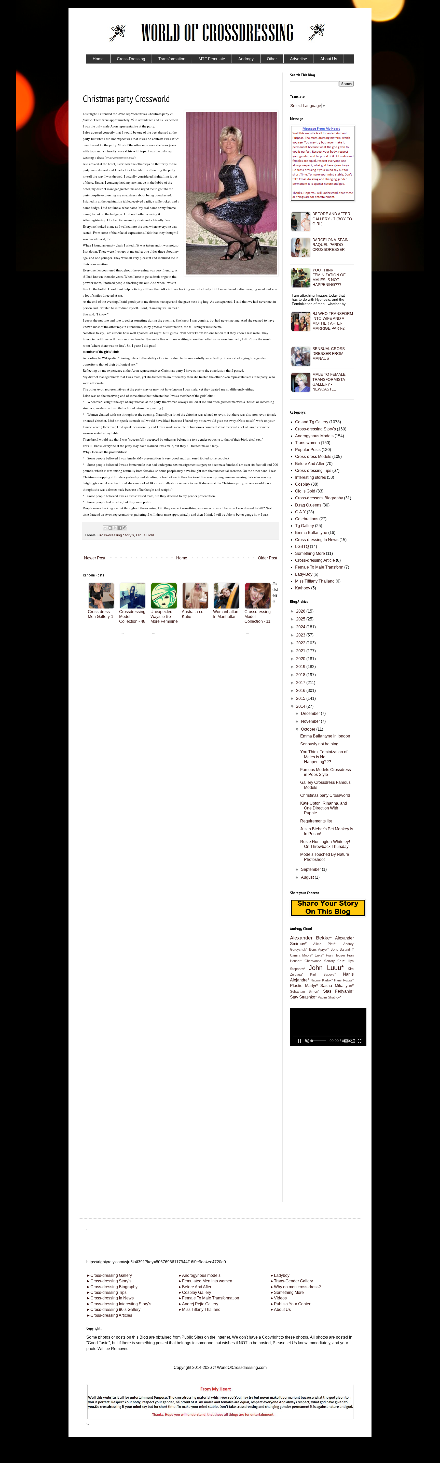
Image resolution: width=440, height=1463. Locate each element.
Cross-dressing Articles (111, 1315)
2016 (301, 690)
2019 (301, 666)
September (311, 869)
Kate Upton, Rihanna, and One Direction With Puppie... (323, 808)
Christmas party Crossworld (325, 795)
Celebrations (306, 519)
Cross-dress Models (313, 456)
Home (181, 558)
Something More (310, 553)
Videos (278, 1298)
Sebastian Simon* (304, 991)
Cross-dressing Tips (313, 470)
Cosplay (302, 484)
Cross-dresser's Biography (319, 498)
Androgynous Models (314, 436)
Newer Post (94, 558)
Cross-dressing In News (316, 540)
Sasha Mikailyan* (337, 985)
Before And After (309, 463)
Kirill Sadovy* (323, 974)
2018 (301, 675)
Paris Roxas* (344, 980)
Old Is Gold (145, 535)
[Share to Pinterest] (124, 527)
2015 (301, 698)
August (308, 877)
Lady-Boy (303, 574)
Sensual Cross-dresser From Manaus (329, 353)
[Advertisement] (180, 675)
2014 (301, 706)
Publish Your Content (291, 1304)
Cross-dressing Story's (116, 535)
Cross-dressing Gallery (109, 1275)
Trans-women (307, 443)
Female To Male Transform (319, 567)
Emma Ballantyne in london (325, 736)
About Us (280, 1309)
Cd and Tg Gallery (311, 422)
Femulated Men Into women (205, 1281)
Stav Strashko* (303, 997)
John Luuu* (326, 967)
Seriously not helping (319, 744)
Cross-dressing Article (315, 560)
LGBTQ (302, 546)
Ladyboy (280, 1275)
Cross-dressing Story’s (108, 1281)
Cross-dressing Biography (112, 1287)
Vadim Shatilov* (329, 997)
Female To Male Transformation (208, 1298)
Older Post (267, 558)
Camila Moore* (301, 955)
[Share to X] (115, 527)
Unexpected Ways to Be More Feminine (164, 617)
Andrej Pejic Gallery (198, 1304)
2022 (301, 643)
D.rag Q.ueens (308, 505)
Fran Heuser (335, 955)
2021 (301, 651)
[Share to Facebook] (119, 527)
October (308, 729)
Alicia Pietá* (325, 944)
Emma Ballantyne (311, 532)
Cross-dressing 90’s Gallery (113, 1309)
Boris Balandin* (342, 949)
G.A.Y (300, 512)
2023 (301, 635)
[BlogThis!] (110, 527)
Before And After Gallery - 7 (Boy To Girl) (332, 219)
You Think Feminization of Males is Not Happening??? (323, 757)
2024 (301, 627)
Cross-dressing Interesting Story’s (120, 1304)
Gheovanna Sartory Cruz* (325, 961)
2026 (301, 611)
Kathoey (302, 588)
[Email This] (105, 527)
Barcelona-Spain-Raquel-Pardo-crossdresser (331, 245)
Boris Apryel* (319, 949)
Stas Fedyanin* (338, 991)
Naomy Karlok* (321, 980)
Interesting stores (310, 477)
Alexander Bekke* (311, 937)
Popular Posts (308, 449)
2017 (301, 682)
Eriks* (319, 955)
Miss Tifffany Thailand (315, 581)
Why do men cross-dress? (295, 1287)
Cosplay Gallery (194, 1292)
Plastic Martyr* (304, 985)
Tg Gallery (304, 526)
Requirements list (316, 821)
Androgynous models (199, 1275)
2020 (301, 659)
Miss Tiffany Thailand (199, 1309)
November (311, 721)
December (311, 713)
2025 (301, 619)
